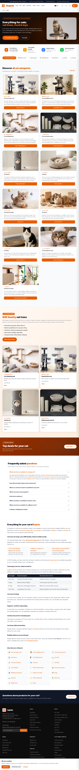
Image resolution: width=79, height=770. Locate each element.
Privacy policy (58, 755)
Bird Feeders (5, 745)
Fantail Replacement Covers (37, 757)
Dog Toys (32, 725)
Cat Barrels (57, 722)
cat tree (14, 570)
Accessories (33, 745)
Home (3, 10)
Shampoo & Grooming (35, 730)
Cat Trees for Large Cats (60, 715)
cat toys (38, 530)
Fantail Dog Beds (34, 717)
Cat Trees (56, 712)
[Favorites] (69, 5)
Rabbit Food (33, 740)
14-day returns (58, 750)
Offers (56, 752)
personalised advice (32, 640)
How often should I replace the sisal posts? (22, 483)
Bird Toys (4, 752)
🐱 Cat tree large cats (9, 57)
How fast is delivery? (15, 496)
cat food (65, 530)
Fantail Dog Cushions (35, 754)
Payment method (58, 745)
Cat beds (24, 37)
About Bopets (57, 742)
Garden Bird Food (6, 750)
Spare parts (53, 560)
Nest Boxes (5, 747)
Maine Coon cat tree (14, 550)
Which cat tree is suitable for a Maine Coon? (23, 505)
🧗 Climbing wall (44, 57)
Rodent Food (33, 742)
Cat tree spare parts (58, 550)
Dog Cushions (33, 715)
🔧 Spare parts (33, 57)
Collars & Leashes (34, 727)
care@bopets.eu (17, 718)
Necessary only (16, 766)
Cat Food (56, 730)
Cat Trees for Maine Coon (61, 717)
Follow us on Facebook (8, 721)
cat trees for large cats (50, 477)
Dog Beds (32, 712)
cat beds (37, 619)
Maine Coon (31, 478)
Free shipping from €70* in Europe (18, 1)
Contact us (71, 696)
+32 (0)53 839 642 (7, 718)
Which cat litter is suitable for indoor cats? (22, 500)
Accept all (5, 766)
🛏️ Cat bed (64, 57)
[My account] (66, 5)
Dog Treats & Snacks (35, 722)
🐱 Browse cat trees (10, 37)
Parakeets (5, 740)
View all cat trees (9, 339)
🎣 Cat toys (73, 57)
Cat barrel (33, 550)
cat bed (52, 530)
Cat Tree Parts (58, 720)
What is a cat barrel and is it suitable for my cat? (24, 487)
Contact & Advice (58, 740)
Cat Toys (56, 727)
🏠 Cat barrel (55, 57)
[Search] (62, 5)
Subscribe (23, 730)
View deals (69, 446)
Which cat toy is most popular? (19, 492)
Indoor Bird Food (6, 742)
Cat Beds (56, 725)
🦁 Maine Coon (22, 57)
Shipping (56, 747)
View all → (72, 70)
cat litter (41, 609)
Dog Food (32, 720)
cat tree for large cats (26, 530)
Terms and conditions (59, 757)
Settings (25, 766)
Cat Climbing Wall (58, 732)
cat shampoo (25, 611)
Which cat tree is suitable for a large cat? (22, 472)
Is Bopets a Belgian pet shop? (18, 509)
